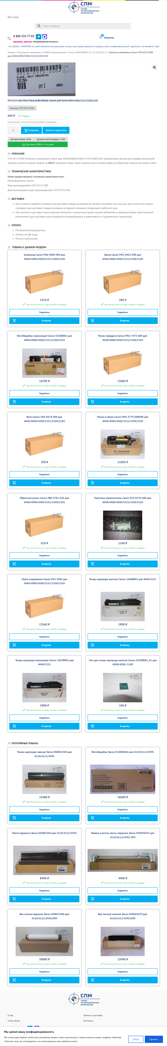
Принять (154, 1039)
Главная (11, 52)
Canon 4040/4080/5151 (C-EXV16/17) (87, 52)
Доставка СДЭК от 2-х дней (39, 144)
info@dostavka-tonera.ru (45, 41)
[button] (154, 67)
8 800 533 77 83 (23, 36)
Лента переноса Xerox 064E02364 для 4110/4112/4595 (44, 833)
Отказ (136, 1039)
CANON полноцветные (54, 52)
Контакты (88, 1020)
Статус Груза (14, 1020)
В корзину (33, 130)
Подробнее (44, 312)
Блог (162, 35)
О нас (162, 10)
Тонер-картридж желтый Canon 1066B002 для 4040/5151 (122, 579)
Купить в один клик (56, 130)
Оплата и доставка (93, 1015)
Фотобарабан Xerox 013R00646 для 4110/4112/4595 (122, 752)
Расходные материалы (29, 52)
